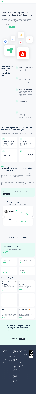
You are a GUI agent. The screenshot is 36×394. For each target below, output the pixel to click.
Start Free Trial (5, 26)
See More (3, 290)
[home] (5, 1)
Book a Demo (12, 26)
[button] (34, 2)
